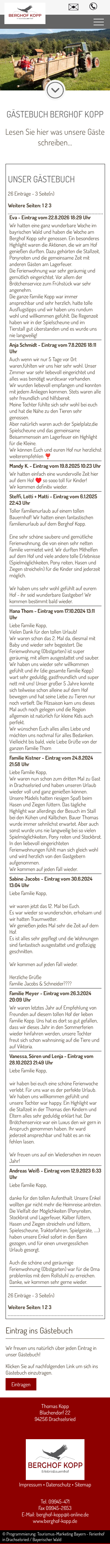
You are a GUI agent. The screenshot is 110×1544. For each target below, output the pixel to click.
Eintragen (21, 1384)
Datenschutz (58, 1484)
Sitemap (83, 1484)
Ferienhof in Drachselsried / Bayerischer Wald (53, 1536)
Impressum (30, 1484)
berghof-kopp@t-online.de (62, 1514)
